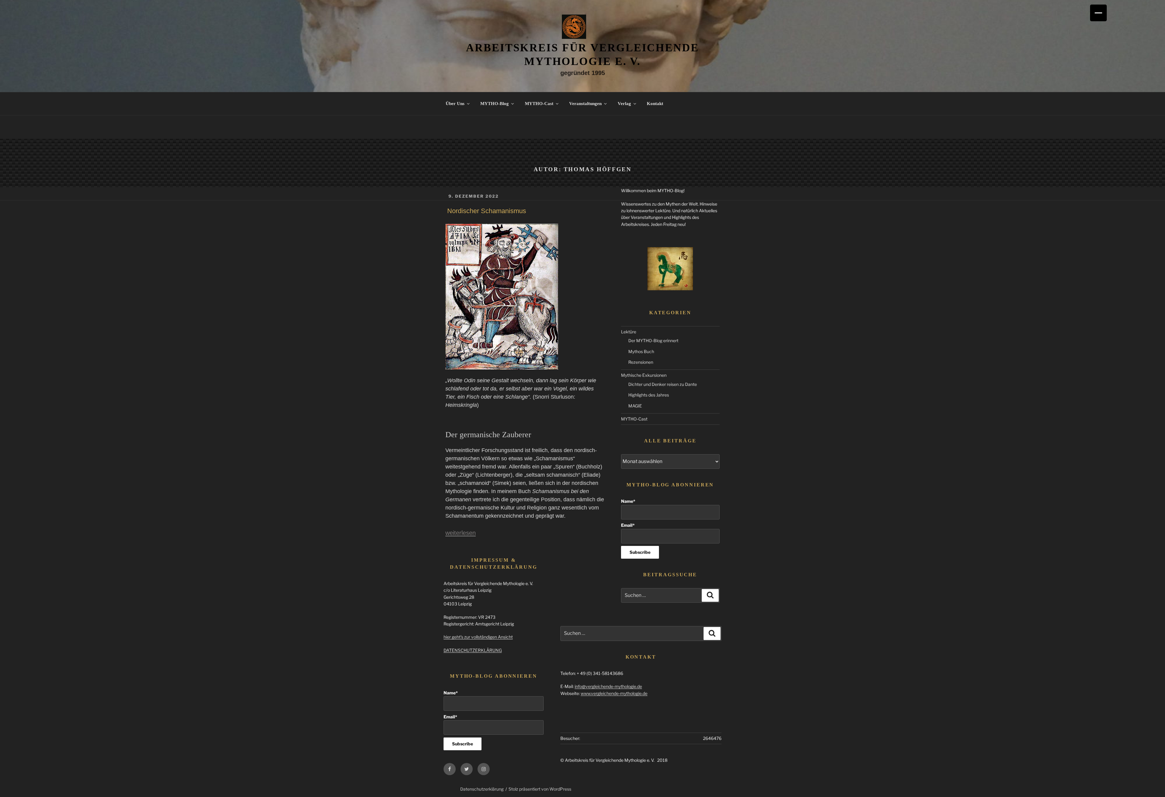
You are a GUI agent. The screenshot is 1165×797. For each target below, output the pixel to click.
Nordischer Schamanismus (486, 211)
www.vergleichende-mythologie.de (614, 693)
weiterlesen (460, 533)
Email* (628, 525)
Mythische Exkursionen (644, 375)
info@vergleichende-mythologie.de (608, 686)
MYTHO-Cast (539, 103)
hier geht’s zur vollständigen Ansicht (478, 636)
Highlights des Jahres (648, 394)
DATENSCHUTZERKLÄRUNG (473, 650)
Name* (628, 501)
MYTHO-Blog (494, 103)
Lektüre (628, 331)
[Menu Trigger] (1098, 13)
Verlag (624, 103)
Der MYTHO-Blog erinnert (653, 340)
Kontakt (655, 103)
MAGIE (635, 405)
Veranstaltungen (585, 103)
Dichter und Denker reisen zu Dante (662, 384)
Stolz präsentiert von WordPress (539, 789)
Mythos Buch (641, 351)
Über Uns (455, 103)
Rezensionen (640, 362)
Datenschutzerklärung (482, 789)
